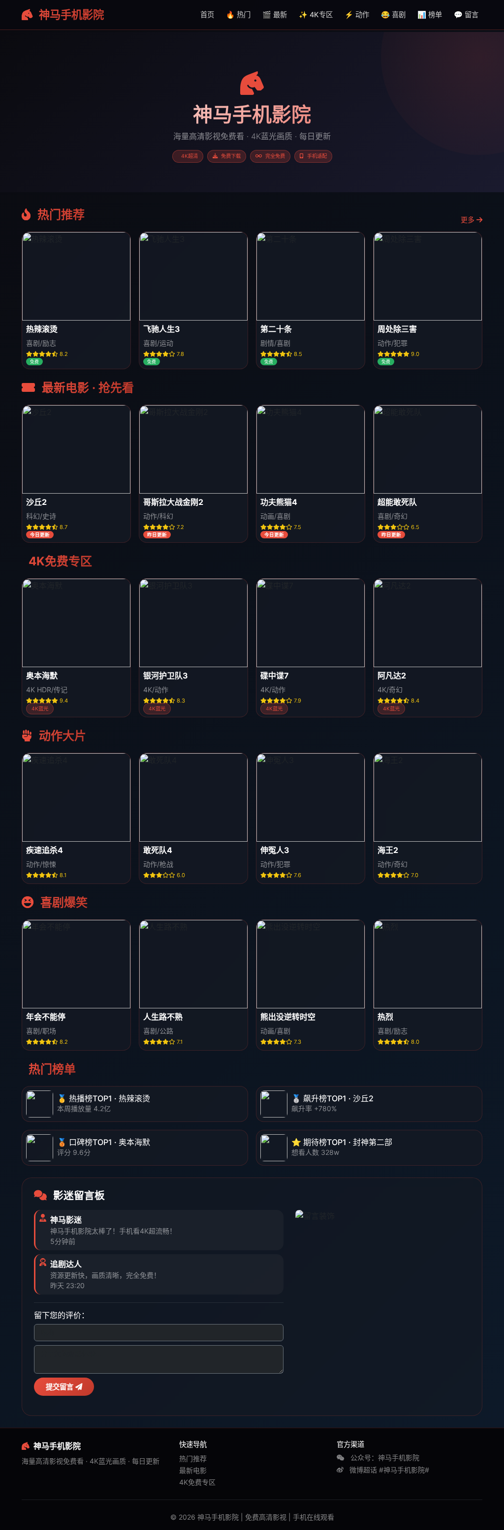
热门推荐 (193, 1458)
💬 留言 (466, 14)
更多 (468, 219)
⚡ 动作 (357, 14)
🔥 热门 (238, 14)
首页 (207, 14)
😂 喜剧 (393, 14)
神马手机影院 (70, 14)
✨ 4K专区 (316, 14)
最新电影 (193, 1470)
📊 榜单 (429, 14)
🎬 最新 (274, 14)
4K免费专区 (197, 1482)
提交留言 (60, 1387)
